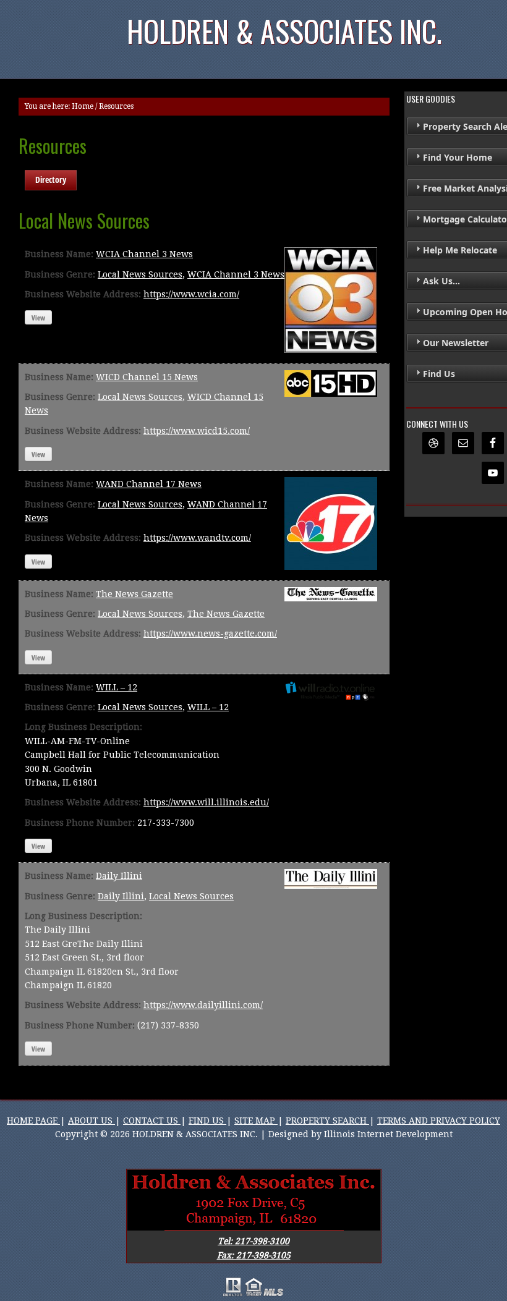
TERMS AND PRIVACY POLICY (438, 1120)
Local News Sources (140, 274)
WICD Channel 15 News (147, 377)
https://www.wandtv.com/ (197, 538)
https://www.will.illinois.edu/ (206, 802)
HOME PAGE (33, 1120)
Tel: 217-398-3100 (253, 1241)
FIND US (207, 1120)
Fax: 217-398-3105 (254, 1255)
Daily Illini (119, 876)
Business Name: (59, 254)
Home (82, 106)
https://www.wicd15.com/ (196, 431)
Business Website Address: (83, 294)
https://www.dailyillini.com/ (203, 1005)
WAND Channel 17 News (149, 484)
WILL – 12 (116, 687)
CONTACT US (152, 1120)
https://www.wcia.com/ (191, 294)
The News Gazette (134, 594)
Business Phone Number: (80, 823)
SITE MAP (256, 1120)
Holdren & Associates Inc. (284, 31)
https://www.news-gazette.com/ (210, 633)
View (38, 317)
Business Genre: (60, 274)
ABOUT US (91, 1120)
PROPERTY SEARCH (327, 1120)
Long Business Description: (83, 727)
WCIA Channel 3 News (144, 254)
